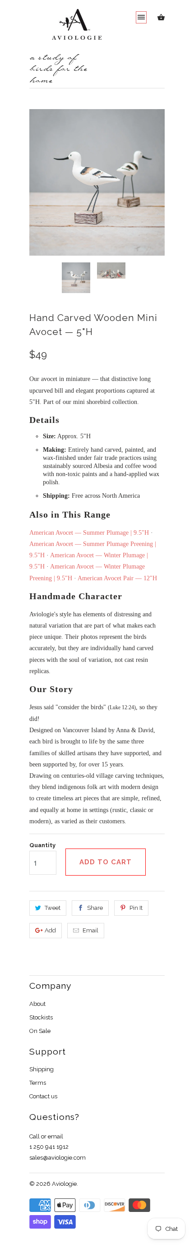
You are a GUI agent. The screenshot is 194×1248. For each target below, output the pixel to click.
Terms (37, 1082)
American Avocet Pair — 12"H (117, 578)
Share (95, 907)
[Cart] (161, 19)
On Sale (40, 1031)
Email (90, 930)
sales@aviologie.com (57, 1157)
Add (50, 930)
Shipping (41, 1069)
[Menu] (141, 17)
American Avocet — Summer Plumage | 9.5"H (89, 532)
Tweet (52, 907)
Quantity (42, 845)
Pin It (136, 907)
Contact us (43, 1096)
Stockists (41, 1017)
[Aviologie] (65, 29)
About (37, 1003)
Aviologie (64, 1183)
